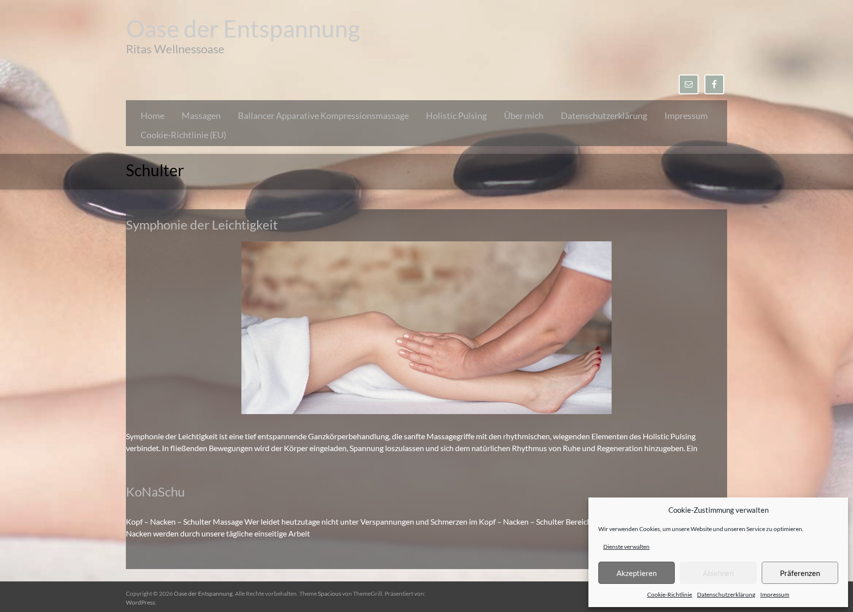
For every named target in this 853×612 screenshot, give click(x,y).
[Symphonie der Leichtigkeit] (426, 246)
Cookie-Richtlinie (669, 594)
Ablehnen (718, 573)
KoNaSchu (155, 491)
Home (152, 115)
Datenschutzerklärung (726, 594)
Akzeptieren (637, 573)
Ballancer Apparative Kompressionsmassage (323, 115)
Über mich (523, 115)
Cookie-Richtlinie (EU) (183, 134)
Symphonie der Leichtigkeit (202, 224)
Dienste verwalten (626, 546)
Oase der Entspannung (243, 28)
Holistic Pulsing (456, 115)
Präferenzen (800, 573)
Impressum (774, 594)
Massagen (201, 115)
